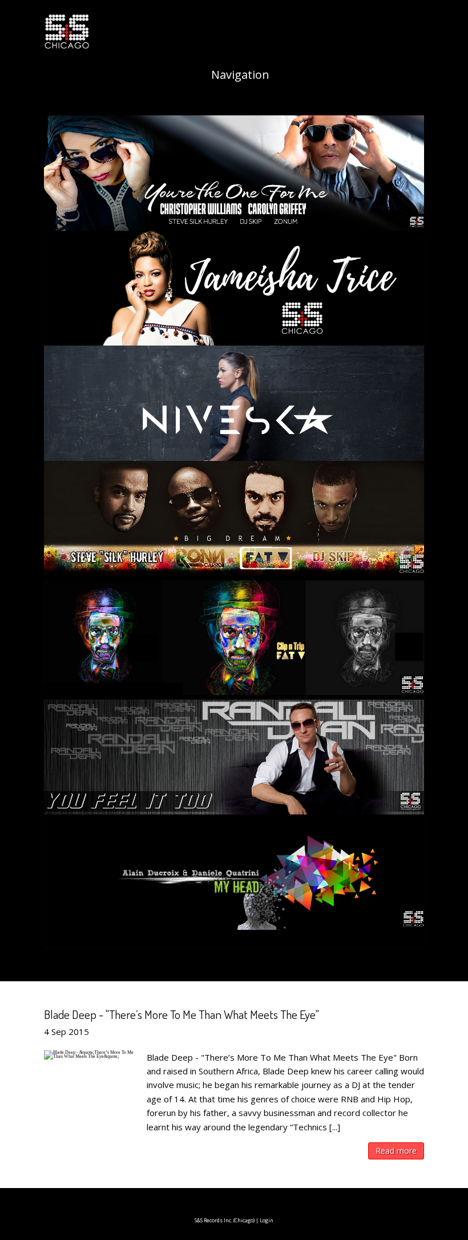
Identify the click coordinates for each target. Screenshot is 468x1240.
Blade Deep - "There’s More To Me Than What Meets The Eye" (181, 1014)
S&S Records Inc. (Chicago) (225, 1220)
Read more (396, 1150)
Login (266, 1220)
